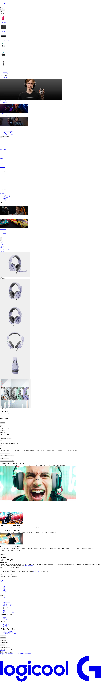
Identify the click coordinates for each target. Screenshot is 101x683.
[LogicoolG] (4, 650)
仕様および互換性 (3, 453)
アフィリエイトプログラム (8, 631)
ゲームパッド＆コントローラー (8, 604)
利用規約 (2, 653)
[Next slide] (4, 554)
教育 (3, 4)
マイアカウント (5, 626)
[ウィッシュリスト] (1, 238)
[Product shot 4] (15, 341)
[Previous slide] (1, 554)
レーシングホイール (6, 602)
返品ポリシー (5, 619)
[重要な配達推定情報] (1, 440)
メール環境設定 (5, 625)
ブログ (4, 589)
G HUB (4, 610)
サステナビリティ (6, 591)
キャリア (4, 587)
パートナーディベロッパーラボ (8, 632)
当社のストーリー (6, 586)
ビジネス (4, 3)
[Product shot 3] (15, 316)
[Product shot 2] (15, 291)
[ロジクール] (2, 8)
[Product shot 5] (15, 366)
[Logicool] (1, 650)
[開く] (2, 241)
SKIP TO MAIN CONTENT (5, 0)
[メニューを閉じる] (1, 11)
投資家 (4, 588)
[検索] (1, 237)
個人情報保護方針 (7, 653)
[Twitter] (0, 578)
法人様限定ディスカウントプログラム (10, 633)
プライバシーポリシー (37, 571)
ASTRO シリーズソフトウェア (8, 612)
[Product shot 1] (15, 264)
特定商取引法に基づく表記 (26, 653)
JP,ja (2, 7)
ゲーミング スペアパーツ (7, 605)
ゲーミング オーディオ (4, 244)
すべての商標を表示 (29, 565)
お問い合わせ (5, 618)
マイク (4, 603)
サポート (2, 6)
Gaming (1, 242)
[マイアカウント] (1, 240)
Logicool (4, 2)
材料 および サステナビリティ (5, 455)
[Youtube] (1, 578)
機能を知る (2, 136)
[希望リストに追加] (1, 277)
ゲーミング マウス (6, 597)
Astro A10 (2, 246)
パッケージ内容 (3, 458)
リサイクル (5, 592)
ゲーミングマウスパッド (7, 598)
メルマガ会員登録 (6, 624)
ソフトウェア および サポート (5, 460)
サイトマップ (18, 653)
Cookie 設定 (13, 653)
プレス (4, 590)
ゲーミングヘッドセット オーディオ (9, 601)
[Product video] (15, 393)
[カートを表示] (1, 241)
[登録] (11, 570)
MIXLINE (4, 611)
